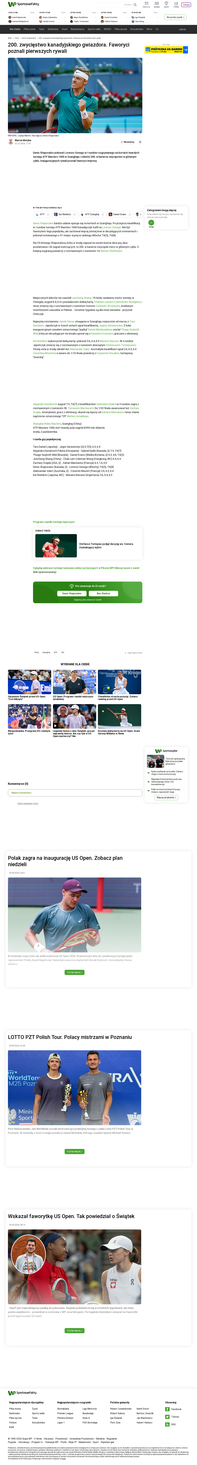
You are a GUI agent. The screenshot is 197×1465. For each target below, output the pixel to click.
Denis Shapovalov (29, 38)
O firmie (38, 1438)
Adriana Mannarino (112, 412)
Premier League (65, 1413)
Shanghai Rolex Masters (47, 423)
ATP (55, 652)
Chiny (36, 652)
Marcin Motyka (23, 140)
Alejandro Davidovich (45, 404)
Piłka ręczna (121, 29)
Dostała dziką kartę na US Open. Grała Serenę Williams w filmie (119, 732)
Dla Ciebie (15, 29)
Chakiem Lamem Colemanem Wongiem (117, 301)
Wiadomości (85, 1442)
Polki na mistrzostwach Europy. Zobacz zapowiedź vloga (165, 790)
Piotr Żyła (115, 1422)
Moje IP (73, 1442)
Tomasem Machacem (81, 408)
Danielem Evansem (102, 333)
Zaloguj (186, 5)
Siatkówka (53, 29)
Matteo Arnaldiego (77, 416)
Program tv (37, 1442)
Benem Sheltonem (111, 250)
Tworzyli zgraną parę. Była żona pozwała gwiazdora (175, 761)
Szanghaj (46, 652)
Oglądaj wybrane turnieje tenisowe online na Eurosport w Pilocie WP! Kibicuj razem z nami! (86, 567)
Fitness (13, 1422)
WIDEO (107, 29)
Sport (96, 1442)
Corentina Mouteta (44, 353)
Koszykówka (136, 29)
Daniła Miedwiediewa (100, 329)
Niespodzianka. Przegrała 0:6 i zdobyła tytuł (29, 732)
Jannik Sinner (67, 321)
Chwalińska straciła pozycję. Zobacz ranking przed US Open (118, 698)
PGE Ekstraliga (89, 1422)
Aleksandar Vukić (80, 349)
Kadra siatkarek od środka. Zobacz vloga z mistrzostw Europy (167, 772)
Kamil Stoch (143, 1408)
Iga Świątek (116, 1418)
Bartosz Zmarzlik (145, 1413)
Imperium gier (107, 1442)
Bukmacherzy (77, 29)
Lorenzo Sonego (111, 227)
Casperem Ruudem (108, 353)
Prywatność (61, 1438)
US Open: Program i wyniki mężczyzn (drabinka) (73, 698)
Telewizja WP (52, 1442)
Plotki (64, 1442)
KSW (11, 1427)
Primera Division (65, 1418)
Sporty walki (94, 29)
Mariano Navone (109, 341)
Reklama (100, 1438)
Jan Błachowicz (144, 1418)
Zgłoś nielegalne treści (27, 803)
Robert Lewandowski (121, 1408)
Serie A (86, 1418)
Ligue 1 (61, 1422)
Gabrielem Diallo (105, 404)
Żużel (64, 29)
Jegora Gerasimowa (110, 325)
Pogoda (12, 1442)
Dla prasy (48, 1438)
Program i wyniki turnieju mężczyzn (54, 521)
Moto (149, 29)
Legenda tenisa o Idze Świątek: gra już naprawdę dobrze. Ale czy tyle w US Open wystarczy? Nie (74, 734)
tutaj (64, 1459)
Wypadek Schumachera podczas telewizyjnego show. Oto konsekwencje (166, 781)
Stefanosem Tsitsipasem (121, 345)
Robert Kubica (117, 1413)
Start (10, 38)
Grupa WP (27, 1438)
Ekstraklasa (63, 1408)
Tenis (41, 29)
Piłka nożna (29, 29)
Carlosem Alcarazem (108, 305)
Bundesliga (87, 1413)
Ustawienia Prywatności (82, 1438)
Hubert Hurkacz (144, 1422)
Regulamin (112, 1438)
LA (157, 29)
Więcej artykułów (165, 797)
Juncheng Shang (81, 297)
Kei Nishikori (40, 341)
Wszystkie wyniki (174, 17)
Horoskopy (23, 1442)
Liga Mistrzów (89, 1408)
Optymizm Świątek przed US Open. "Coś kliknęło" (27, 698)
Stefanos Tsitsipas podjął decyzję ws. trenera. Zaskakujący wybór (106, 545)
